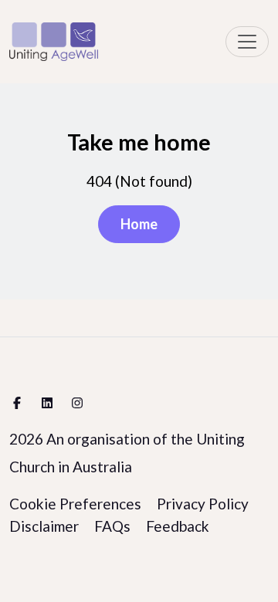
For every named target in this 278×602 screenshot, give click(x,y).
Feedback (177, 526)
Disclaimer (44, 526)
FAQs (112, 526)
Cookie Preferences (75, 503)
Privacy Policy (203, 503)
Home (139, 223)
